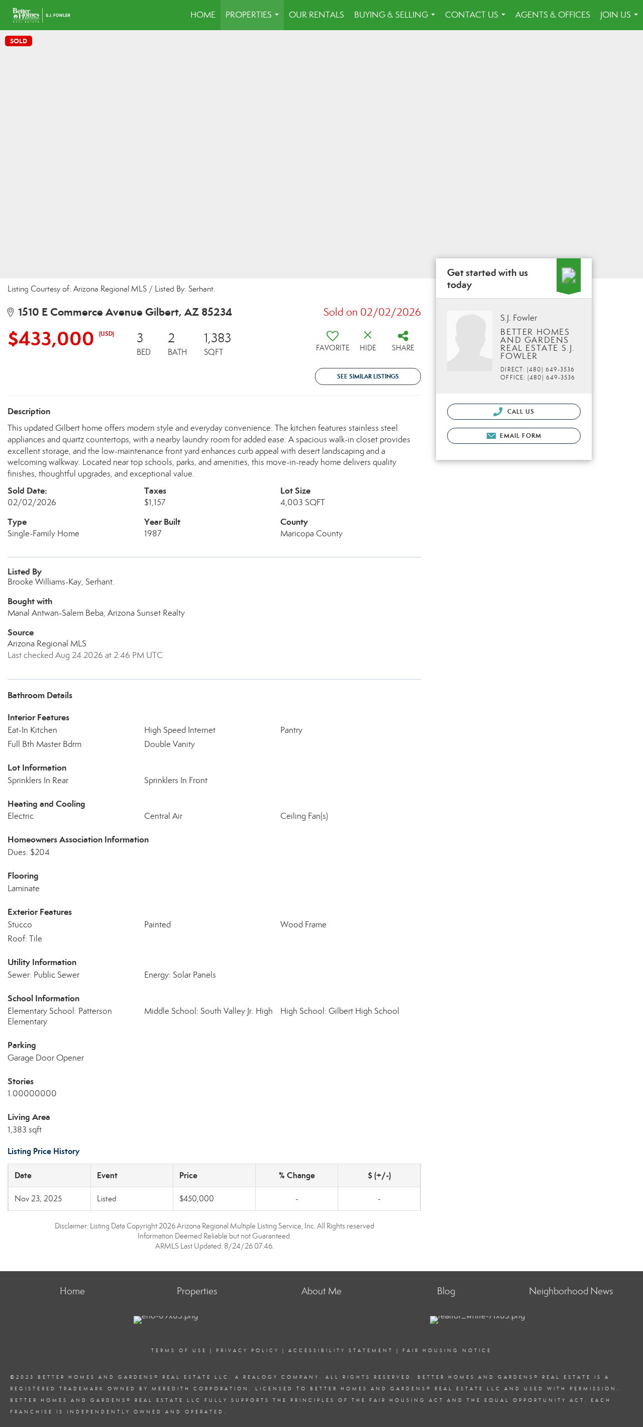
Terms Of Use (179, 1351)
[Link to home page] (46, 15)
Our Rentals (316, 15)
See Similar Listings (368, 376)
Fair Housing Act (406, 1400)
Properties (254, 20)
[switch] (332, 345)
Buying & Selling (396, 20)
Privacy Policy (247, 1351)
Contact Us (477, 20)
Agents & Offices (552, 15)
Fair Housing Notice (447, 1351)
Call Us (519, 411)
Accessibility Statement (340, 1351)
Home (203, 15)
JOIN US (621, 20)
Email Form (520, 435)
